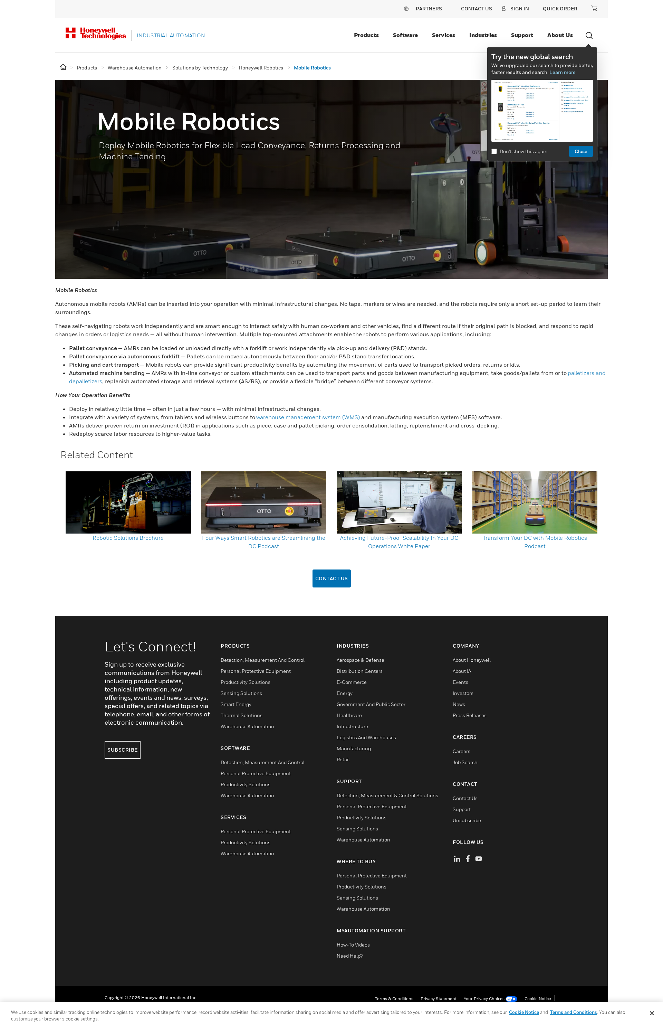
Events (460, 682)
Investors (463, 693)
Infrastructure (352, 726)
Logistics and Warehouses (366, 737)
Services (443, 34)
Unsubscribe (467, 820)
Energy (345, 693)
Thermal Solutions (241, 715)
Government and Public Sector (371, 704)
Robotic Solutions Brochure (128, 537)
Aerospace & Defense (360, 660)
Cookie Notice (538, 998)
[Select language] (406, 8)
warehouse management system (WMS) (308, 417)
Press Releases (470, 715)
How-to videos (353, 945)
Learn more (562, 72)
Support (522, 34)
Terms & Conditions (394, 998)
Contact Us (331, 578)
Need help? (350, 956)
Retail (343, 759)
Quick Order (560, 8)
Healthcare (349, 715)
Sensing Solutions (241, 693)
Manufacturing (354, 748)
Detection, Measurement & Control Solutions (387, 795)
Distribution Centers (360, 671)
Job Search (465, 762)
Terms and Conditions (573, 1012)
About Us (560, 34)
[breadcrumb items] (63, 67)
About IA (462, 671)
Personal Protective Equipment (256, 671)
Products (366, 34)
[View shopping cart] (594, 8)
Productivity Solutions (245, 682)
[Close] (652, 1013)
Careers (461, 751)
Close (581, 151)
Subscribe (122, 750)
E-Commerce (352, 682)
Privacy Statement (439, 998)
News (459, 704)
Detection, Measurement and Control (263, 660)
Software (405, 34)
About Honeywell (472, 660)
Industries (483, 34)
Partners (429, 8)
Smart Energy (236, 704)
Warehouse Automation (247, 726)
